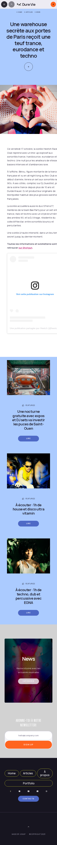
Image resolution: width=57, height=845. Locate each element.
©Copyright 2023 (37, 834)
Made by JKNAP (18, 834)
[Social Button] (10, 791)
